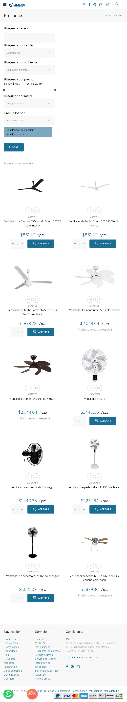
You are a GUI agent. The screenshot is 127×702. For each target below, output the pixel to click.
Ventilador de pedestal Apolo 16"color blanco (94, 487)
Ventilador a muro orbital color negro (33, 487)
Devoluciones (11, 674)
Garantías (40, 674)
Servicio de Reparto (46, 658)
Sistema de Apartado (47, 670)
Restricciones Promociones (87, 690)
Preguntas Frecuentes (47, 650)
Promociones (11, 647)
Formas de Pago (44, 654)
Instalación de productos (42, 664)
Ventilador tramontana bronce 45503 (32, 398)
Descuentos (11, 643)
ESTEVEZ (32, 217)
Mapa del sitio (111, 690)
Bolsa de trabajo (13, 670)
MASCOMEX (94, 394)
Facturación (10, 666)
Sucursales (41, 639)
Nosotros (9, 662)
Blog (6, 654)
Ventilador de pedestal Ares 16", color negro (32, 576)
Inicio (108, 15)
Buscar (14, 147)
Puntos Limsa (42, 678)
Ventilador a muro (94, 398)
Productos (118, 15)
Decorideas (10, 650)
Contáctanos (73, 657)
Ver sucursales (90, 657)
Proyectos (10, 658)
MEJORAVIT (41, 643)
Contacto (9, 678)
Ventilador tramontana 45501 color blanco (94, 310)
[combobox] (29, 53)
